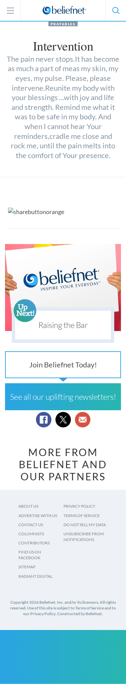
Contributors (34, 542)
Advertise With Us (37, 515)
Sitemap (26, 566)
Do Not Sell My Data (85, 524)
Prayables (63, 24)
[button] (115, 10)
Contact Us (30, 524)
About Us (28, 506)
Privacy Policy (79, 506)
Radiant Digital (35, 576)
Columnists (31, 533)
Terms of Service (82, 515)
